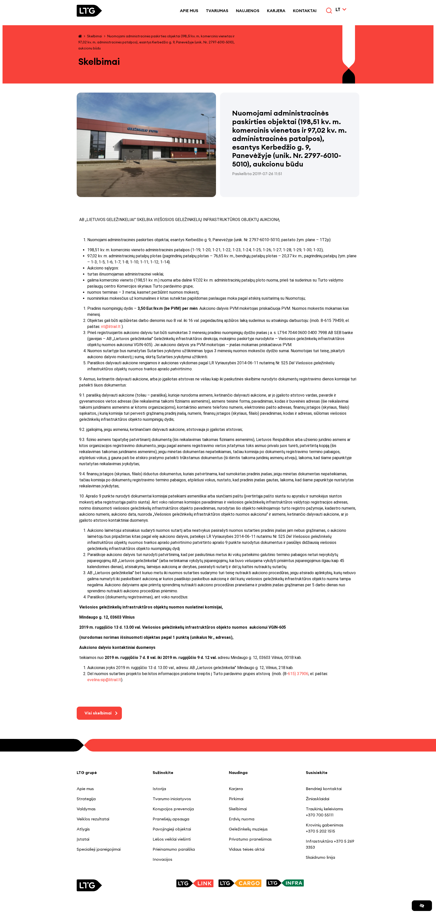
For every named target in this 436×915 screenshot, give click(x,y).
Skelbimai (94, 36)
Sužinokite (163, 772)
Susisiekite (317, 772)
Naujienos (247, 10)
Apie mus (189, 10)
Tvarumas (217, 10)
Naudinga (238, 772)
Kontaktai (304, 10)
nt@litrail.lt (111, 326)
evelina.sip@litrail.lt (104, 679)
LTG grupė (87, 772)
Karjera (276, 10)
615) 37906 (298, 673)
